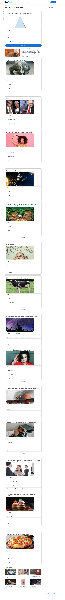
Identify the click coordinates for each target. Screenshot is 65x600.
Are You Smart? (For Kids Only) (35, 576)
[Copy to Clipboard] (4, 18)
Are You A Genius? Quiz (34, 586)
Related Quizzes (8, 567)
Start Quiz (23, 45)
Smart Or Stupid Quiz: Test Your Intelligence (10, 577)
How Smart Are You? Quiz (9, 586)
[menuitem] (46, 2)
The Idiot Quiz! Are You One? (22, 586)
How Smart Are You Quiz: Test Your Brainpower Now (22, 577)
